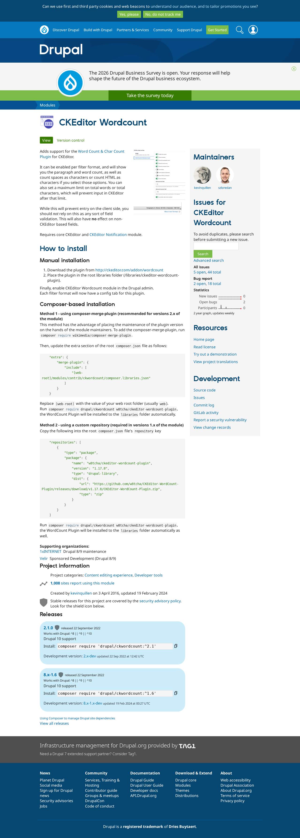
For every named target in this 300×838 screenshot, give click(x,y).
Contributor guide (101, 790)
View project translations (216, 361)
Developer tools (149, 575)
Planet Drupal (52, 780)
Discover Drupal (66, 29)
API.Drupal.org (143, 795)
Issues (199, 397)
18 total (214, 283)
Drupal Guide (142, 780)
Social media (51, 785)
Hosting (92, 785)
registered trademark (143, 826)
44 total (214, 272)
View (47, 140)
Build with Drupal (98, 29)
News (45, 773)
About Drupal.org (236, 790)
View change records (212, 427)
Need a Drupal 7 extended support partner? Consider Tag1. (88, 753)
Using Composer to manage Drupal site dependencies (77, 718)
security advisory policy (159, 600)
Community (162, 29)
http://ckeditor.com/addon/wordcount (129, 270)
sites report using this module (82, 583)
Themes (182, 790)
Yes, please (129, 14)
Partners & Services (133, 29)
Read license (205, 346)
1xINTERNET (50, 551)
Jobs (43, 806)
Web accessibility (236, 780)
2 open (200, 283)
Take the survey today (150, 95)
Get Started (217, 29)
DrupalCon (94, 800)
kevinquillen (81, 593)
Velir (44, 558)
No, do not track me (163, 14)
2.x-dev (89, 656)
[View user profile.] (202, 182)
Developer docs (144, 790)
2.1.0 (48, 627)
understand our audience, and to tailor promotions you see (203, 6)
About (226, 773)
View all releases (54, 723)
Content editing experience (109, 575)
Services (92, 780)
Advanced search (209, 260)
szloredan (225, 188)
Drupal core (185, 780)
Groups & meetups (102, 795)
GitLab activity (206, 412)
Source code (205, 390)
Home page (204, 339)
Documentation (145, 773)
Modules (47, 105)
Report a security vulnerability (220, 419)
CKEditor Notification (108, 234)
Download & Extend (193, 773)
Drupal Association (237, 785)
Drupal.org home (44, 30)
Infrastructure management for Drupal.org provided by (109, 745)
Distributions (187, 795)
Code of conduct (99, 806)
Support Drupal (189, 29)
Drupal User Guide (146, 785)
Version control (70, 140)
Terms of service (235, 795)
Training (108, 780)
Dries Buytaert (182, 826)
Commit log (204, 405)
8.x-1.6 (50, 674)
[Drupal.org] (103, 50)
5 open (200, 272)
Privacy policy (232, 800)
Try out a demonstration (215, 354)
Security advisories (56, 800)
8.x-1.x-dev (92, 703)
